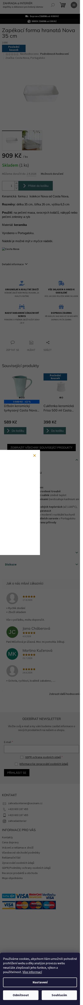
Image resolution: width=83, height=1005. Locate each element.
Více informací (32, 972)
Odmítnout (21, 995)
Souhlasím (59, 995)
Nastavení (40, 982)
